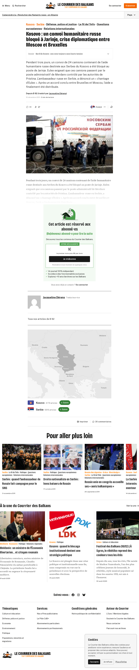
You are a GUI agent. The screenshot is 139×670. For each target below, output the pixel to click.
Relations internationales (59, 28)
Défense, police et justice (61, 24)
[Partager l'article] (111, 106)
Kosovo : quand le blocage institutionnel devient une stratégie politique (64, 550)
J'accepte (94, 662)
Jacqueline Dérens (57, 93)
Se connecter (82, 285)
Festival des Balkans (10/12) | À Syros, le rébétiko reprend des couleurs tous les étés (114, 550)
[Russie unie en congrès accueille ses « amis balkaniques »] (104, 457)
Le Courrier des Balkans (76, 4)
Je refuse (108, 662)
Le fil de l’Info (87, 24)
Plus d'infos (121, 662)
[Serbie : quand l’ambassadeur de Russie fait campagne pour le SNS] (21, 457)
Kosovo (30, 24)
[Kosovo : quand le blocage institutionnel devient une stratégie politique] (70, 525)
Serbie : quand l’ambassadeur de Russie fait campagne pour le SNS (21, 483)
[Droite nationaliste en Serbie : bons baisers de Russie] (63, 457)
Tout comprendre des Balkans (75, 7)
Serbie (40, 24)
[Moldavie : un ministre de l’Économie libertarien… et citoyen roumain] (22, 526)
